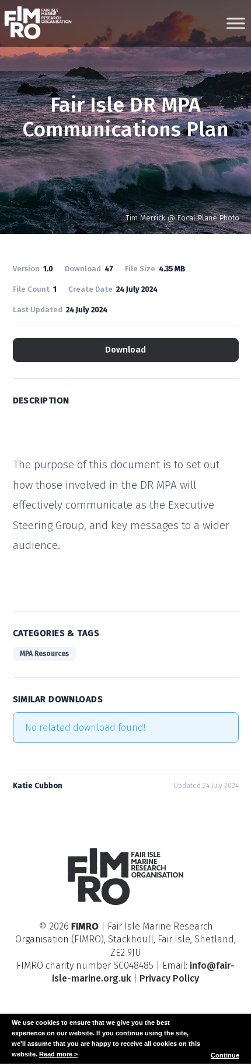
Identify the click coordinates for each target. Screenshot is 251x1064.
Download (125, 349)
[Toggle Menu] (235, 23)
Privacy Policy (169, 978)
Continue (225, 1055)
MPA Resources (44, 654)
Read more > (58, 1054)
